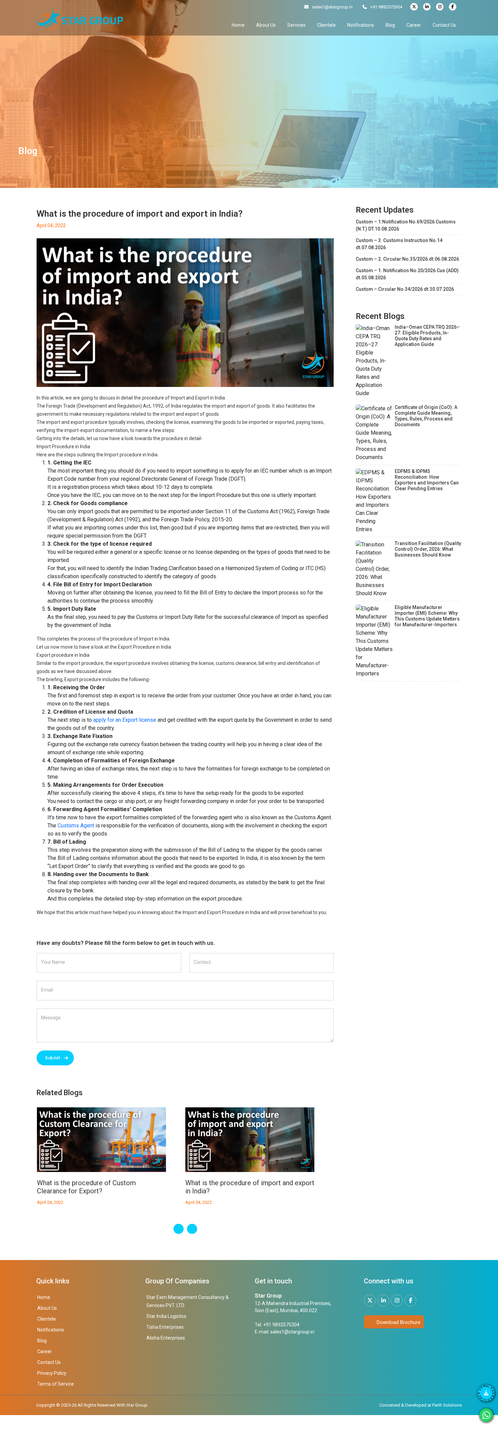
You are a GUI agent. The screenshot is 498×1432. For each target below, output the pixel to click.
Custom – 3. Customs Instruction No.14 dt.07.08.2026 (399, 244)
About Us (266, 25)
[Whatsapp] (486, 1415)
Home (238, 25)
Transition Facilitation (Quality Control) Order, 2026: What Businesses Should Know (428, 549)
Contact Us (444, 25)
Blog (390, 25)
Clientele (326, 25)
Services (296, 25)
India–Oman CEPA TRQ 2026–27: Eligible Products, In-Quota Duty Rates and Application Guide (427, 335)
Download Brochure (397, 1322)
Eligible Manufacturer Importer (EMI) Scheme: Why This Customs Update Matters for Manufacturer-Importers (427, 616)
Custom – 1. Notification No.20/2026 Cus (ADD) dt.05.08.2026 (407, 274)
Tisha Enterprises (165, 1327)
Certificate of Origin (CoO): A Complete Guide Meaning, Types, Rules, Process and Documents (426, 416)
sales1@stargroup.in (332, 6)
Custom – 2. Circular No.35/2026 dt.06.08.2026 (407, 259)
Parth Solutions (446, 1405)
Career (414, 25)
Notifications (360, 25)
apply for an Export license (124, 720)
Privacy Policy (51, 1373)
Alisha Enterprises (165, 1338)
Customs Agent (76, 825)
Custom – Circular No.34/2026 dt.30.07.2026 (405, 289)
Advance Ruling (208, 1183)
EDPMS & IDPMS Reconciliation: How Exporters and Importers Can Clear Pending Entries (427, 480)
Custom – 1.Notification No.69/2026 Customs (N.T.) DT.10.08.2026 (406, 225)
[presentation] (178, 1229)
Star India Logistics (166, 1316)
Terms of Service (55, 1384)
